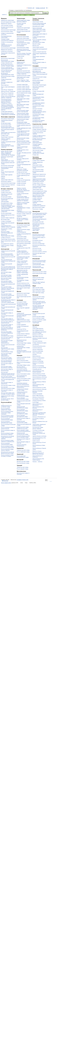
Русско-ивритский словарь (38, 289)
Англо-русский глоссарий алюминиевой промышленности (7, 342)
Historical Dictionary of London (39, 387)
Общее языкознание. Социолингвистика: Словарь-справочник (7, 146)
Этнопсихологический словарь (39, 77)
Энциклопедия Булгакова (22, 240)
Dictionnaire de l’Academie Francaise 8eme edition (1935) (38, 229)
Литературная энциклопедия (23, 224)
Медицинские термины (6, 23)
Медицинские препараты (7, 49)
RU (46, 7)
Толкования (12, 15)
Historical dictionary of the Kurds (40, 377)
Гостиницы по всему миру (38, 430)
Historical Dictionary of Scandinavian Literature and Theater (39, 433)
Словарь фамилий (5, 190)
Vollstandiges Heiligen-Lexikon (23, 365)
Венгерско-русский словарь (23, 461)
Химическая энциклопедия (23, 38)
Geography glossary (37, 369)
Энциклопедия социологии (7, 137)
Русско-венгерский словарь (23, 463)
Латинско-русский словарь (39, 296)
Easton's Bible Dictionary (38, 395)
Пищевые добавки (21, 344)
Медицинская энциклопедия (7, 20)
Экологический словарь (38, 150)
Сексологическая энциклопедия (8, 47)
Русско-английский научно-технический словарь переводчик (7, 412)
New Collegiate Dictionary (38, 330)
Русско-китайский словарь (38, 318)
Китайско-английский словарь (39, 319)
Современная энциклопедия (23, 27)
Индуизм (3, 176)
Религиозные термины (6, 181)
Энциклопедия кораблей (38, 47)
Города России (36, 78)
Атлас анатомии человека (7, 25)
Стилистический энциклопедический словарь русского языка (23, 96)
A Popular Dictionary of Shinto (39, 400)
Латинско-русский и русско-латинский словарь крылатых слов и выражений (39, 302)
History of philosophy (37, 352)
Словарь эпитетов (21, 185)
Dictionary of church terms (38, 397)
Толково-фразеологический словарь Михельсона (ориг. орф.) (23, 135)
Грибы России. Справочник (7, 94)
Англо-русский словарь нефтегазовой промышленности (6, 355)
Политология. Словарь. (38, 209)
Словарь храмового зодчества (39, 129)
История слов (20, 167)
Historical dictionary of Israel (39, 373)
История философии (6, 123)
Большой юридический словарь (40, 191)
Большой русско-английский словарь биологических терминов (7, 437)
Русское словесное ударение (23, 173)
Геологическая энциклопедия (39, 131)
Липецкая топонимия (37, 108)
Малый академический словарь (24, 92)
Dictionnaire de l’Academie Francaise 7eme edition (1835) (38, 225)
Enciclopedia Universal (37, 240)
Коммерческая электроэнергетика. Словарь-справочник (23, 347)
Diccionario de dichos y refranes (40, 251)
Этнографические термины (7, 243)
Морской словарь (36, 43)
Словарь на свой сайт (40, 7)
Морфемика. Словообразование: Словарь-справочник (23, 208)
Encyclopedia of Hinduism (38, 398)
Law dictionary (36, 344)
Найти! (45, 12)
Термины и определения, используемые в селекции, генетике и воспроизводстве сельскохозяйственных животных (7, 107)
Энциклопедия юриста (38, 189)
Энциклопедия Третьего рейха (8, 239)
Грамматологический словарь (23, 75)
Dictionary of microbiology (38, 365)
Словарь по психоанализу (7, 42)
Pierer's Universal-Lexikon (22, 360)
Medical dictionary (36, 356)
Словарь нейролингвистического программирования (6, 45)
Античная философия (6, 124)
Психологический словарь (7, 31)
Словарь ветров (20, 56)
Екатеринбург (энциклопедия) (39, 84)
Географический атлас (38, 69)
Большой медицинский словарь (8, 21)
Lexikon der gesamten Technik (23, 357)
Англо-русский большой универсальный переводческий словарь (8, 261)
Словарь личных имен (6, 192)
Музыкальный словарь (22, 294)
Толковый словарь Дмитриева (23, 91)
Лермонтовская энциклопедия (24, 241)
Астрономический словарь (23, 47)
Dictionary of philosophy (38, 351)
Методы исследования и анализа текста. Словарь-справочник (23, 219)
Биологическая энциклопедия (8, 58)
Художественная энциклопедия (24, 266)
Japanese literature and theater (39, 436)
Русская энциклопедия (6, 213)
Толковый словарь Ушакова (23, 87)
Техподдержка (19, 479)
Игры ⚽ (31, 15)
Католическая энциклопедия (7, 165)
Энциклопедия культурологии (23, 268)
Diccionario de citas (37, 248)
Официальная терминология (39, 174)
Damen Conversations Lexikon (23, 373)
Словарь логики (4, 135)
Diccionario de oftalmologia (38, 243)
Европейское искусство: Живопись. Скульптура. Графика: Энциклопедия (22, 271)
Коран (2, 170)
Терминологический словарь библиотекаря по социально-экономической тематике (39, 180)
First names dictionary (37, 341)
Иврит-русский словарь (38, 287)
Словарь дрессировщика (6, 111)
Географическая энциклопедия (40, 67)
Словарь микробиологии (6, 62)
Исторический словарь (6, 196)
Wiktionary (35, 326)
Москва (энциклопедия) (38, 80)
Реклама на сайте (25, 479)
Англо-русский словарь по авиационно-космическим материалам (7, 329)
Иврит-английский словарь (39, 290)
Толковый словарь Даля (22, 84)
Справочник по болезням (7, 51)
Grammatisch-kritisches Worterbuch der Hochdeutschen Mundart (24, 371)
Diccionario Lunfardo (37, 256)
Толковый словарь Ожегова (23, 86)
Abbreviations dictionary (38, 336)
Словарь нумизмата (21, 324)
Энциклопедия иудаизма (6, 174)
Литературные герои (21, 238)
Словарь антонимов (21, 183)
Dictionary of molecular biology (39, 367)
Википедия (19, 26)
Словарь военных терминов (23, 333)
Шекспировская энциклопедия (24, 243)
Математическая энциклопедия (24, 39)
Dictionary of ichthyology (38, 361)
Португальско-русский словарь (40, 271)
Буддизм (3, 178)
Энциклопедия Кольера (22, 29)
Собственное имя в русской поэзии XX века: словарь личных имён (23, 258)
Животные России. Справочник (8, 91)
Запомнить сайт (31, 7)
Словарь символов (5, 186)
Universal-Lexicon (21, 358)
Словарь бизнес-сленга (38, 183)
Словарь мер (36, 154)
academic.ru (4, 14)
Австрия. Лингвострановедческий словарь (38, 94)
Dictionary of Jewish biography (39, 375)
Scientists (35, 354)
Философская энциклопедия (7, 118)
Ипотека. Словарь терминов (39, 184)
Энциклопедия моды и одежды (24, 342)
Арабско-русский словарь (38, 277)
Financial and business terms (39, 346)
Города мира (20, 57)
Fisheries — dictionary (37, 461)
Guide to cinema (36, 440)
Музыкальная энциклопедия (23, 293)
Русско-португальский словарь (39, 273)
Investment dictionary (37, 347)
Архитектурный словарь (38, 127)
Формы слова (20, 178)
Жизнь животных (5, 85)
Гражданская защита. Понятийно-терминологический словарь (24, 352)
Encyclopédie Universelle (38, 221)
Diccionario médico (37, 242)
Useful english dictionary (38, 328)
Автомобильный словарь (38, 26)
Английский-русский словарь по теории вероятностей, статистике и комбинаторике (8, 301)
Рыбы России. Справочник (7, 89)
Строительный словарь (38, 125)
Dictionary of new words (38, 334)
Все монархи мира (5, 219)
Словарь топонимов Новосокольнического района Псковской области (39, 112)
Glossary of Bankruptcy (38, 349)
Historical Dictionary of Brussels (39, 389)
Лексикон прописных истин (23, 283)
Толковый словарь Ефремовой (24, 89)
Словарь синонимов (21, 181)
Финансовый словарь (37, 165)
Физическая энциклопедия (23, 36)
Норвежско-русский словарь (23, 450)
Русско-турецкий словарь (22, 468)
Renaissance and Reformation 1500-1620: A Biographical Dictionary (39, 414)
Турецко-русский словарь (22, 467)
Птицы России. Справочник (7, 93)
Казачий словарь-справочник (7, 217)
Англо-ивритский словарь (38, 292)
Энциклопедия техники (38, 21)
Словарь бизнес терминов (38, 160)
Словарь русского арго (22, 172)
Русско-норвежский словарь (23, 451)
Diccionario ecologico (37, 250)
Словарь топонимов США (38, 91)
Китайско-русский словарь (38, 316)
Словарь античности (5, 237)
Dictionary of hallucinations (38, 357)
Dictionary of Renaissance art (39, 416)
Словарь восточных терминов (8, 184)
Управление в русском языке (23, 70)
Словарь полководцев (6, 221)
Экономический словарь (38, 169)
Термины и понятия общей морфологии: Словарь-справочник (23, 203)
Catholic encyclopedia (37, 393)
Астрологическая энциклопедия (8, 183)
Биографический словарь (7, 203)
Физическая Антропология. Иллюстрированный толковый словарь (23, 50)
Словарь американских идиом (39, 342)
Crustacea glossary (37, 359)
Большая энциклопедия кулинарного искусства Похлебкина (22, 305)
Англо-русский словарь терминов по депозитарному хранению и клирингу (7, 288)
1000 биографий (5, 201)
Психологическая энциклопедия (8, 29)
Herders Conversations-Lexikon (24, 378)
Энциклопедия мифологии (7, 179)
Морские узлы (36, 45)
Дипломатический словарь (39, 207)
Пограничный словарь (22, 335)
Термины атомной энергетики (39, 51)
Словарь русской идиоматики (23, 180)
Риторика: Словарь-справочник (24, 213)
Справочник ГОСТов (21, 329)
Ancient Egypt (36, 402)
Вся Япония (35, 89)
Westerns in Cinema (37, 451)
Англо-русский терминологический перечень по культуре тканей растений (8, 373)
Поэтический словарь (22, 236)
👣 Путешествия (5, 480)
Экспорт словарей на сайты (6, 482)
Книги (25, 15)
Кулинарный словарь (21, 301)
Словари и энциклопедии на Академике (20, 10)
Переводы (19, 15)
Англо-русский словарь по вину (8, 385)
